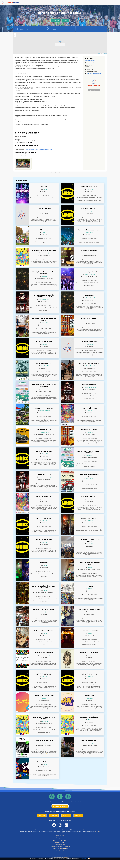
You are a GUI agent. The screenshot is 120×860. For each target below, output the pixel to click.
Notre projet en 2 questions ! (60, 837)
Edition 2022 (78, 815)
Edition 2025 (42, 815)
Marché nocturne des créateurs (89, 230)
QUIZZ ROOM (44, 563)
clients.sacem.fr (98, 831)
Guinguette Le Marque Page (43, 408)
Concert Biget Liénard (89, 272)
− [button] (14, 35)
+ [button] (14, 34)
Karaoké (44, 187)
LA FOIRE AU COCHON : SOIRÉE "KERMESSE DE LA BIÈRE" (44, 296)
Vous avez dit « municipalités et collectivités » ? (60, 846)
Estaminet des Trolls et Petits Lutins (89, 563)
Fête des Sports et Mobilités (91, 28)
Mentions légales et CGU (69, 855)
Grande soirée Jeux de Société (89, 609)
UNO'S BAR (89, 586)
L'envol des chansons (44, 208)
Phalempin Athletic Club (90, 60)
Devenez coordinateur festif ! (60, 852)
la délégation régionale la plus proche (68, 832)
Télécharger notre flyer (60, 844)
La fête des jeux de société (89, 631)
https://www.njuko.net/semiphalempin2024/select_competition (38, 149)
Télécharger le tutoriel (60, 842)
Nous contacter (79, 855)
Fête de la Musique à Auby (89, 717)
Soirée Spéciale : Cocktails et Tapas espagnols (44, 272)
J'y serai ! (66, 20)
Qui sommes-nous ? (60, 835)
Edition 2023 (66, 815)
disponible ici (83, 829)
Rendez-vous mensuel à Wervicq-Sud (89, 475)
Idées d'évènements (60, 838)
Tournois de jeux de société (43, 652)
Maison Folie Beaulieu (44, 762)
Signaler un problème (94, 90)
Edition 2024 (54, 815)
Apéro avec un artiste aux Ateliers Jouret (44, 319)
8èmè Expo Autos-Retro (89, 318)
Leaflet (99, 53)
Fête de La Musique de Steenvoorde (44, 250)
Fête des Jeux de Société (89, 652)
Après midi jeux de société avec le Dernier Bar (43, 587)
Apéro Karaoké (89, 295)
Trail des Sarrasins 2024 (89, 250)
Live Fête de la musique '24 (44, 740)
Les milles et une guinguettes (89, 363)
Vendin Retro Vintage (43, 429)
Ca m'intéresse (55, 20)
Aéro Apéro (44, 230)
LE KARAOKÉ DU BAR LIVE (89, 518)
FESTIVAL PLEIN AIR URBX (89, 187)
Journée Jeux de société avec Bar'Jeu (89, 540)
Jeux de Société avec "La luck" (43, 609)
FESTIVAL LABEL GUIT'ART (44, 363)
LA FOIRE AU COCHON (89, 385)
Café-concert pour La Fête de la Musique (44, 718)
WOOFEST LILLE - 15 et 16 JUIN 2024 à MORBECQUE (44, 385)
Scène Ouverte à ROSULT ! (89, 740)
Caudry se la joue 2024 (89, 408)
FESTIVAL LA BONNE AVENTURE (44, 695)
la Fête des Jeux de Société (43, 631)
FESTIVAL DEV (89, 695)
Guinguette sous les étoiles (89, 341)
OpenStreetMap (104, 53)
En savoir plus (84, 858)
